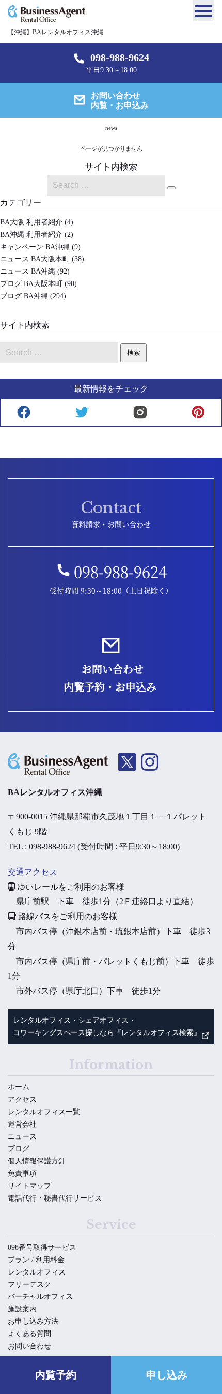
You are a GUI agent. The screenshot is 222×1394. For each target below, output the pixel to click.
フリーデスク (29, 1284)
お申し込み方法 (33, 1321)
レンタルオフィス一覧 (44, 1112)
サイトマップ (29, 1186)
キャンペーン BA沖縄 (35, 247)
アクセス (22, 1099)
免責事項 (22, 1173)
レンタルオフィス (37, 1272)
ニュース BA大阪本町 (35, 259)
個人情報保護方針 (37, 1161)
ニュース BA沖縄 (27, 271)
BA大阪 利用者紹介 (31, 222)
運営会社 (22, 1124)
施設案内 (22, 1309)
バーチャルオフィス (40, 1296)
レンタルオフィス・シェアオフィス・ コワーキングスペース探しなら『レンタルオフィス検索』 (107, 1026)
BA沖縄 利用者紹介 (31, 234)
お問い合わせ (29, 1346)
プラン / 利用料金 (36, 1260)
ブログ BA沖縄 (24, 296)
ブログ (18, 1148)
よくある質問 (29, 1334)
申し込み (166, 1375)
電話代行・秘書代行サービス (55, 1198)
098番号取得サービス (42, 1247)
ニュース (22, 1137)
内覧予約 (55, 1375)
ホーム (18, 1087)
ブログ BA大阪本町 (31, 284)
